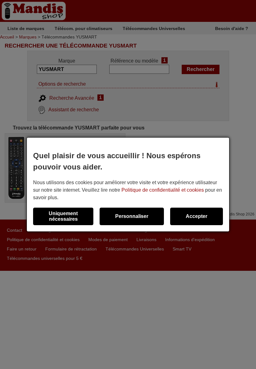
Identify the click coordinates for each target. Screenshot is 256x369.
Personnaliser (131, 216)
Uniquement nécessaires (63, 216)
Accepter (196, 216)
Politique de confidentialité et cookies (162, 190)
